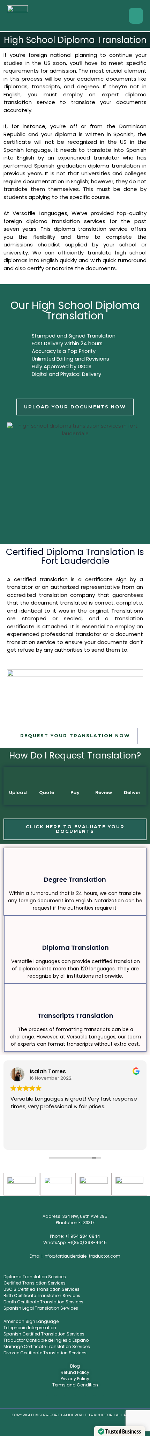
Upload (18, 792)
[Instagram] (70, 1400)
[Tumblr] (99, 1400)
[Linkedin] (80, 1400)
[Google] (90, 1400)
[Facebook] (50, 1400)
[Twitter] (60, 1400)
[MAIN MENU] (136, 16)
